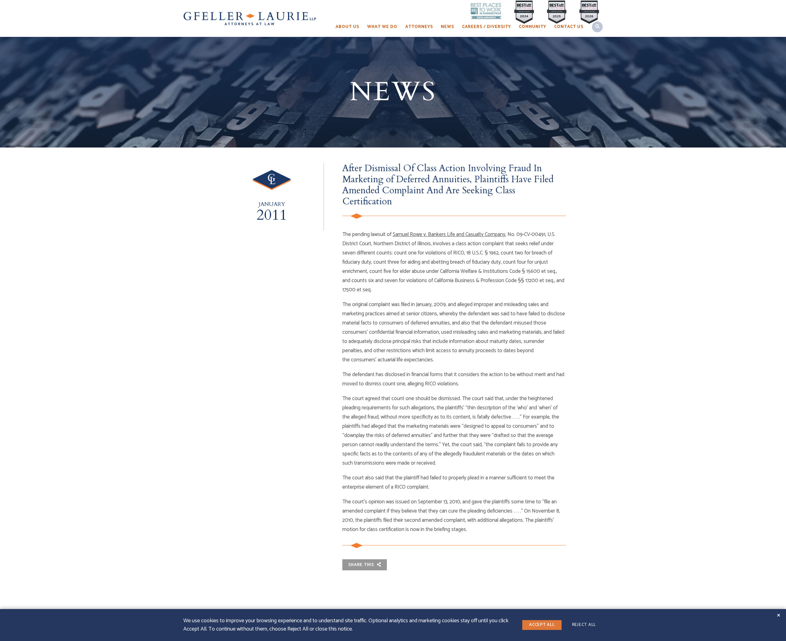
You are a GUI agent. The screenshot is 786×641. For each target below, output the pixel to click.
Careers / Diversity (486, 26)
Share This (361, 564)
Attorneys (419, 26)
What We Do (382, 26)
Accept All (542, 624)
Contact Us (568, 26)
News (447, 26)
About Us (347, 26)
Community (532, 26)
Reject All (584, 624)
